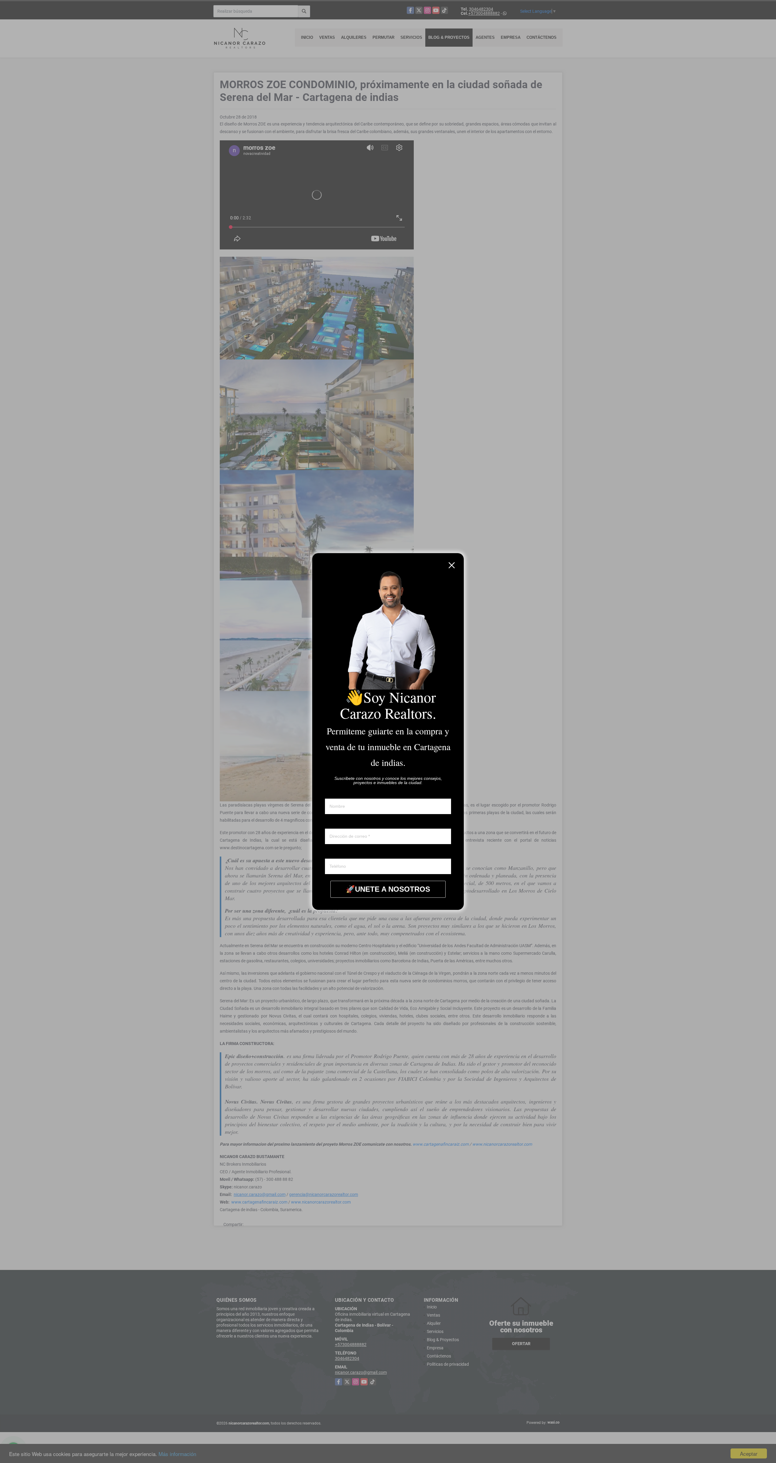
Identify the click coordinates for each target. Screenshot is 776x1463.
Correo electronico (342, 823)
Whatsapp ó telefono (344, 853)
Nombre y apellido (341, 793)
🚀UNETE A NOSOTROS (388, 889)
